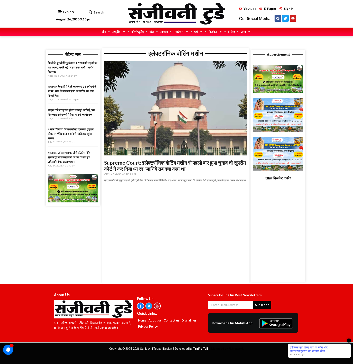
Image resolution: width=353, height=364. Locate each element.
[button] (90, 12)
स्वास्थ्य (164, 31)
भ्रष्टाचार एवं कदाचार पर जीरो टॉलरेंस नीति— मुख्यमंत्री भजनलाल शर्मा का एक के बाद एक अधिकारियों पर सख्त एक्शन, (70, 157)
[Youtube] (293, 18)
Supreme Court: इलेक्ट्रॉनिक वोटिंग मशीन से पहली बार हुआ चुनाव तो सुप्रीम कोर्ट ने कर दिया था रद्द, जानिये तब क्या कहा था (175, 166)
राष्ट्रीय (116, 31)
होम (104, 31)
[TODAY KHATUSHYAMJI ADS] (278, 130)
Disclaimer (188, 320)
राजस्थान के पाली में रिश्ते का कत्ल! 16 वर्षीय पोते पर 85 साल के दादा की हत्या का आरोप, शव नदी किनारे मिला (72, 91)
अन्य (243, 31)
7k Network (236, 348)
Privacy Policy (148, 326)
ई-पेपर (231, 31)
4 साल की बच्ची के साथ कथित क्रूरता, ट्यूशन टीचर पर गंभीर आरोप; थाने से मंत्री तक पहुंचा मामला (71, 133)
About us (155, 320)
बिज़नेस (213, 31)
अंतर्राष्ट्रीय (137, 31)
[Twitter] (285, 18)
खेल (152, 31)
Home (142, 320)
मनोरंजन (178, 31)
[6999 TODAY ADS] (73, 201)
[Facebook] (278, 18)
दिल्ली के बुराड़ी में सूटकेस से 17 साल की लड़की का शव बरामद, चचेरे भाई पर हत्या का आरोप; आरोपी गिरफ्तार (72, 67)
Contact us (171, 320)
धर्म (196, 31)
